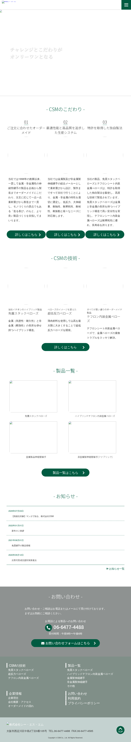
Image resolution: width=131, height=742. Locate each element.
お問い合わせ (77, 693)
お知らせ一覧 (116, 568)
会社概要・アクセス (19, 702)
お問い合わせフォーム (67, 643)
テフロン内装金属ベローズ (23, 678)
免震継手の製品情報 (21, 545)
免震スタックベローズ (21, 670)
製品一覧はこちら (65, 472)
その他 (71, 686)
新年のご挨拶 (18, 530)
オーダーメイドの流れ (21, 706)
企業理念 (13, 698)
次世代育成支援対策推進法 (24, 560)
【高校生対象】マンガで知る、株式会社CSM (33, 516)
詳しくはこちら (26, 234)
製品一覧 (74, 665)
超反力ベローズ (17, 674)
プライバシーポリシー (84, 703)
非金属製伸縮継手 (77, 682)
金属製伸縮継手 (76, 678)
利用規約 (74, 698)
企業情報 (15, 693)
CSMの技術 (17, 665)
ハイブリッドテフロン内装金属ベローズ (90, 674)
